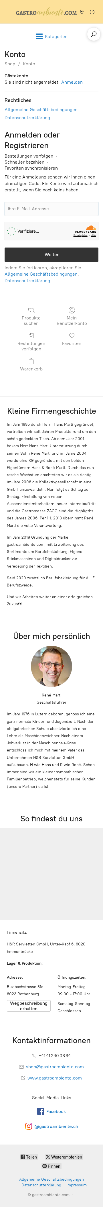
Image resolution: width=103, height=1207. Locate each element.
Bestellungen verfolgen (31, 346)
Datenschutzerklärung (27, 117)
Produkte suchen (31, 320)
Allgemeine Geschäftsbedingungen (41, 109)
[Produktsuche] (93, 34)
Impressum (76, 1185)
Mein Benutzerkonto (72, 320)
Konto (29, 63)
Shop (10, 63)
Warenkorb (31, 369)
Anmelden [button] (72, 82)
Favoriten (71, 343)
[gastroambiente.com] (46, 12)
